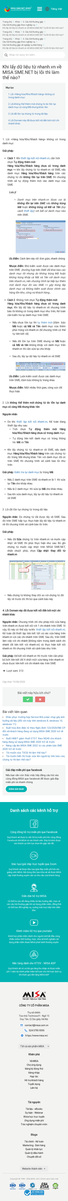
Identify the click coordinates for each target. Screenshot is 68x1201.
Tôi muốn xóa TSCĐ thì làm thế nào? (26, 752)
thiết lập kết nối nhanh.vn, (35, 158)
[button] (28, 699)
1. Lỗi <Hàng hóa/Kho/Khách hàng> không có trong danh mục (31, 96)
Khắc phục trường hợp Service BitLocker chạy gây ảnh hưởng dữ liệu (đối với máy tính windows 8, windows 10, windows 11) (33, 721)
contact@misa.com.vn (36, 1025)
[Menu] (39, 9)
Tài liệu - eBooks (34, 1109)
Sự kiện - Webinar (34, 1112)
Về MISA (34, 1061)
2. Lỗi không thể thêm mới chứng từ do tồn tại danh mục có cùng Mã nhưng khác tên (32, 106)
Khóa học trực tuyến (34, 1116)
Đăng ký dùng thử (34, 1068)
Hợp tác (34, 1076)
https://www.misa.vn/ (36, 1035)
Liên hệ (34, 1088)
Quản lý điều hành (34, 1153)
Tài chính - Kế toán (34, 1141)
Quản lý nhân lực (34, 1149)
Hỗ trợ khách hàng (34, 1080)
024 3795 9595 (36, 1030)
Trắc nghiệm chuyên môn (34, 1124)
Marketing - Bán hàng (34, 1145)
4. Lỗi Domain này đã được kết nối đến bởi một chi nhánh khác (33, 122)
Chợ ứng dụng (34, 1065)
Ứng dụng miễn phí (34, 1120)
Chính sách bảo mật (49, 1179)
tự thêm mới (44, 322)
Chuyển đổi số (34, 1156)
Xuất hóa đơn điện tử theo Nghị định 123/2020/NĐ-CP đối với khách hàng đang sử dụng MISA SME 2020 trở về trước (33, 731)
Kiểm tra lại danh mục (26, 472)
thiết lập (28, 210)
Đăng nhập (34, 1072)
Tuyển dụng (34, 1084)
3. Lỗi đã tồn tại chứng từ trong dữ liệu (28, 113)
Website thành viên (32, 1168)
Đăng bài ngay (16, 789)
